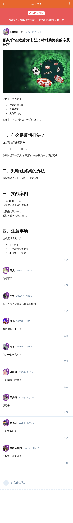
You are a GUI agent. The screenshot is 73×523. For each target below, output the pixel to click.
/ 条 (35, 3)
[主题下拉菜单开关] (69, 4)
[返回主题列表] (3, 4)
